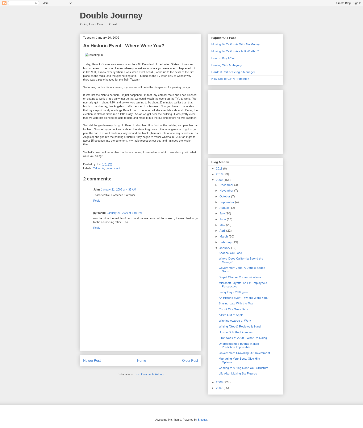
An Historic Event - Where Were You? (243, 297)
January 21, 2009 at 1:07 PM (124, 212)
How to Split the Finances (236, 332)
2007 (220, 388)
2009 (220, 179)
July (223, 213)
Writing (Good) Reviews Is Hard (240, 326)
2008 (220, 382)
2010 (220, 174)
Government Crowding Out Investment (244, 353)
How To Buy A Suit (223, 58)
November (227, 190)
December (227, 185)
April (223, 230)
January (225, 247)
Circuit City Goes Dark (233, 309)
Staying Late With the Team (237, 303)
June (223, 219)
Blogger (202, 419)
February (226, 242)
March (224, 236)
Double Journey (111, 15)
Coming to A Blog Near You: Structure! (244, 367)
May (223, 225)
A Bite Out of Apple (231, 315)
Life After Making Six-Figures (238, 373)
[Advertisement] (140, 321)
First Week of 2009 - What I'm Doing (243, 337)
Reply (96, 200)
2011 (219, 168)
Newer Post (92, 360)
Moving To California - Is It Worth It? (235, 51)
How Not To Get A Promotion (230, 78)
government (113, 168)
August (225, 207)
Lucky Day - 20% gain (233, 292)
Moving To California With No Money (235, 44)
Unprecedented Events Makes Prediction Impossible (239, 345)
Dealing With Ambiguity (226, 65)
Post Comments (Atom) (149, 374)
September (227, 202)
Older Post (190, 360)
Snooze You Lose (230, 252)
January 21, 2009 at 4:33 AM (118, 189)
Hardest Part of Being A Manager (233, 72)
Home (141, 360)
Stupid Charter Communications (240, 277)
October (225, 196)
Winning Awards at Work (235, 320)
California (98, 168)
